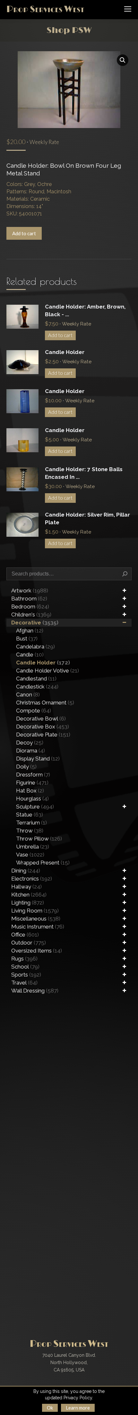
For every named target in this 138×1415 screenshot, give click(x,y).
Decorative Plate (43, 734)
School (25, 966)
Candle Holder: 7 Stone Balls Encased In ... (84, 473)
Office (25, 934)
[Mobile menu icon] (128, 9)
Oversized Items (36, 950)
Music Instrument (37, 926)
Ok (50, 1408)
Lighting (27, 902)
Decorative (34, 622)
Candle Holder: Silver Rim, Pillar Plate (87, 518)
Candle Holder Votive (47, 670)
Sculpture (35, 806)
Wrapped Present (43, 862)
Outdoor (28, 942)
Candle (30, 654)
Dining (25, 870)
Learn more (78, 1408)
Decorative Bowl (41, 718)
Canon (28, 694)
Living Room (35, 910)
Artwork (29, 590)
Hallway (26, 886)
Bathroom (29, 598)
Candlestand (36, 678)
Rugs (24, 958)
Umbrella (32, 846)
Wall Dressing (34, 990)
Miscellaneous (35, 918)
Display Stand (38, 758)
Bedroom (30, 606)
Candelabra (35, 646)
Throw (29, 830)
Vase (30, 854)
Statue (29, 814)
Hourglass (32, 798)
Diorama (30, 750)
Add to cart (24, 233)
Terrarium (31, 822)
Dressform (33, 774)
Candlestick (37, 686)
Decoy (29, 742)
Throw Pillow (39, 838)
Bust (27, 638)
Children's (31, 614)
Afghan (29, 630)
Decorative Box (42, 726)
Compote (33, 710)
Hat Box (30, 790)
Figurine (32, 782)
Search (125, 573)
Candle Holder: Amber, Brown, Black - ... (85, 310)
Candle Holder (64, 352)
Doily (26, 766)
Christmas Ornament (45, 702)
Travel (24, 982)
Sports (26, 974)
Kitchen (29, 894)
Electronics (31, 878)
